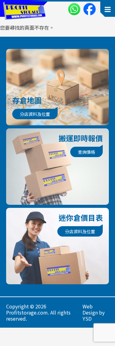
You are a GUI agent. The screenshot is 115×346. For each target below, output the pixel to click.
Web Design (90, 309)
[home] (23, 11)
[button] (107, 9)
